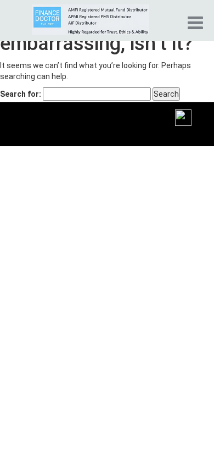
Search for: (20, 94)
